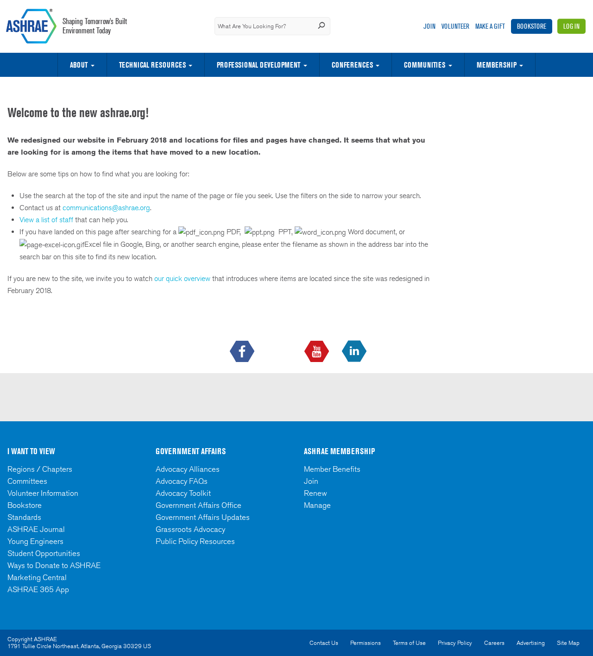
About (79, 64)
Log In (571, 26)
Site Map (568, 643)
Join (429, 26)
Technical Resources (152, 64)
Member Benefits (332, 469)
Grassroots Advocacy (190, 529)
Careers (494, 643)
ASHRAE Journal (36, 529)
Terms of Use (409, 643)
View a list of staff (47, 219)
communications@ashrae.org (106, 207)
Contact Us (323, 643)
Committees (27, 481)
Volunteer (455, 26)
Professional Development (258, 64)
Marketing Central (37, 577)
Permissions (365, 643)
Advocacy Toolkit (183, 493)
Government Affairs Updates (203, 517)
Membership (497, 64)
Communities (424, 64)
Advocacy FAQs (182, 481)
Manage (317, 505)
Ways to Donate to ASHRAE (54, 565)
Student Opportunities (43, 553)
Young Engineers (35, 541)
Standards (24, 517)
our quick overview (182, 278)
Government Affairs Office (198, 505)
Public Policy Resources (195, 541)
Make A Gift (490, 26)
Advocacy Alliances (188, 469)
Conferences (352, 64)
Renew (315, 493)
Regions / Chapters (39, 469)
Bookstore (531, 26)
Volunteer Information (42, 493)
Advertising (531, 643)
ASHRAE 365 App (38, 589)
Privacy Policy (455, 643)
